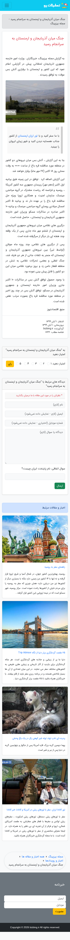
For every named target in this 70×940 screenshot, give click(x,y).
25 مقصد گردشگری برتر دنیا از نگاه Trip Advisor (41, 652)
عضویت (59, 911)
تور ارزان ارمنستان (28, 136)
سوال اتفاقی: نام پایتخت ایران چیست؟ (43, 469)
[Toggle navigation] (7, 5)
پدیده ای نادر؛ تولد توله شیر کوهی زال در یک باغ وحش (38, 738)
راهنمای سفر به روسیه (55, 567)
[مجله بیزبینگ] (55, 5)
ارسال (60, 486)
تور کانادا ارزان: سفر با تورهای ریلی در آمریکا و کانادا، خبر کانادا (36, 810)
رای (10, 364)
